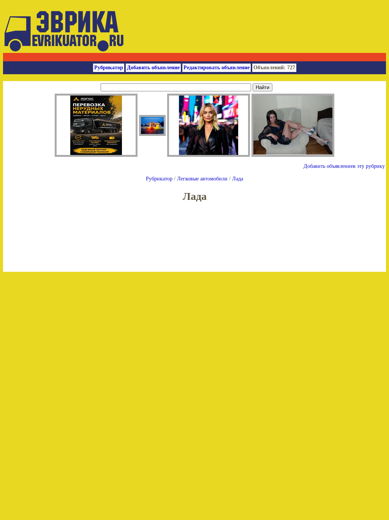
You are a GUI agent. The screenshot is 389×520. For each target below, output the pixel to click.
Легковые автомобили (202, 179)
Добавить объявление (153, 67)
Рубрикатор (108, 67)
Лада (237, 179)
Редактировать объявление (216, 67)
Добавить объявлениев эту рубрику (344, 166)
